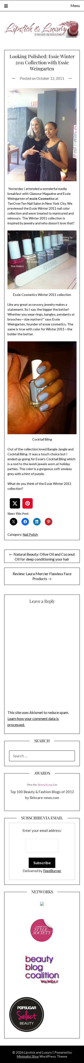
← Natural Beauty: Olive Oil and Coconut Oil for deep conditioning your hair (42, 556)
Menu (75, 5)
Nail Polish (30, 534)
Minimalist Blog (28, 1056)
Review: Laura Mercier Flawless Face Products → (42, 576)
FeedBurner (52, 871)
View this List (42, 784)
